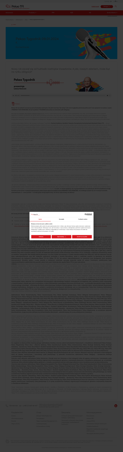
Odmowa (41, 236)
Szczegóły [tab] (61, 219)
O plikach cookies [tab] (82, 219)
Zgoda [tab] (40, 219)
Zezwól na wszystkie (82, 236)
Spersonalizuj (60, 236)
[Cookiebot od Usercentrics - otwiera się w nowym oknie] (86, 214)
